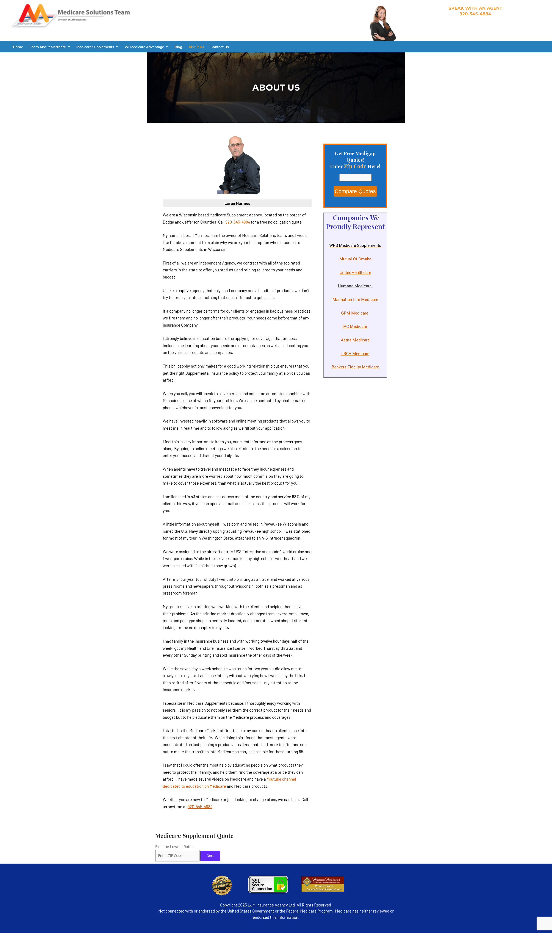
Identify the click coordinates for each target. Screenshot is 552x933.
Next (210, 856)
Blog (178, 47)
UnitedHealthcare (355, 272)
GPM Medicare (355, 313)
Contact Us (219, 47)
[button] (49, 47)
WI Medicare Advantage (144, 47)
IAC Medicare (355, 326)
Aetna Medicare (355, 340)
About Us (196, 47)
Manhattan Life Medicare (355, 299)
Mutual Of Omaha (355, 259)
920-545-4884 (237, 221)
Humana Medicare (355, 285)
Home (18, 47)
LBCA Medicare (355, 353)
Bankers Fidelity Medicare (355, 367)
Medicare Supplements (95, 47)
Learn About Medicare (48, 47)
